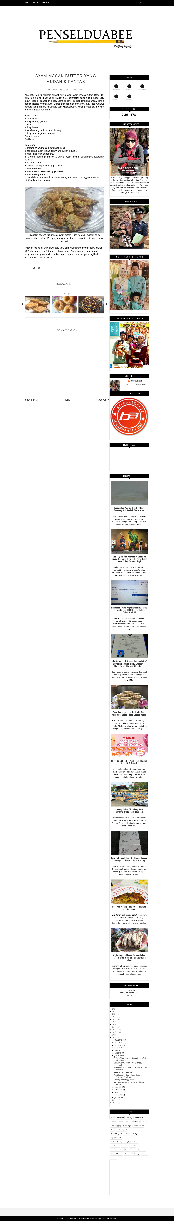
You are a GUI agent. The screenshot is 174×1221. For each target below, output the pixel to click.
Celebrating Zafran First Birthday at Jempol (129, 1064)
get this (129, 995)
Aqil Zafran (120, 1118)
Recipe (68, 284)
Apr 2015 (119, 1089)
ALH (112, 1118)
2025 (114, 1011)
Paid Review (115, 1146)
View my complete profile (135, 384)
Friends (144, 1122)
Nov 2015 (119, 1042)
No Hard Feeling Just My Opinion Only (124, 1142)
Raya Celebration (117, 1150)
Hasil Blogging (116, 1126)
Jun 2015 (118, 1055)
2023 (114, 1016)
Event (121, 1122)
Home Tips (127, 1126)
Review (134, 1150)
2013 (114, 1102)
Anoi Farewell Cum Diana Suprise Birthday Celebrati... (128, 1076)
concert (113, 1158)
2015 (114, 1037)
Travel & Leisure (117, 1154)
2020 (114, 1024)
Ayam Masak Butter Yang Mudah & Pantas (129, 1083)
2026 (114, 1009)
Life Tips (135, 1134)
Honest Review (138, 1126)
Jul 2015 (118, 1053)
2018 (114, 1029)
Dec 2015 (119, 1040)
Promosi (124, 1146)
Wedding (136, 1154)
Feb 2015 (119, 1095)
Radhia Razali (136, 381)
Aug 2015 (119, 1050)
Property (133, 1146)
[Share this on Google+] (38, 268)
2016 (114, 1035)
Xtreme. (144, 1154)
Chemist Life (138, 1118)
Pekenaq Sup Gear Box (123, 1072)
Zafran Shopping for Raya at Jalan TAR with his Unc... (130, 1059)
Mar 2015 (119, 1092)
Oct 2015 (119, 1045)
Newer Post (32, 399)
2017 (114, 1032)
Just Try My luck (121, 1130)
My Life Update (116, 1138)
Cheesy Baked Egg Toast (124, 1079)
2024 (114, 1014)
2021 (114, 1022)
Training (142, 1150)
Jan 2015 (118, 1097)
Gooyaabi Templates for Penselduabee (103, 1218)
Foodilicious (61, 284)
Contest (113, 1122)
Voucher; (128, 1154)
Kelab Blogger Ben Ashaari (120, 1134)
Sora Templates (71, 1218)
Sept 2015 (119, 1047)
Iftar (112, 1130)
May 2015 (119, 1087)
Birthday (129, 1118)
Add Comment (77, 89)
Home (67, 399)
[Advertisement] (129, 1176)
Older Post (101, 399)
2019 (114, 1027)
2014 (114, 1100)
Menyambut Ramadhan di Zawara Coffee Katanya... (131, 1068)
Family (127, 1122)
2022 (114, 1019)
